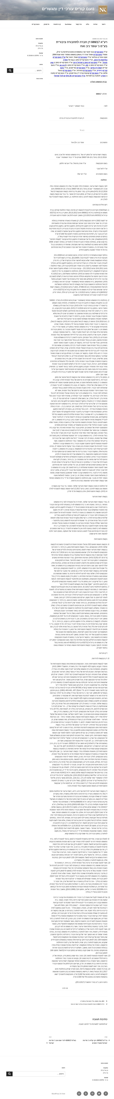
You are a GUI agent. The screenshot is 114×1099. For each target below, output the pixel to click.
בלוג (87, 24)
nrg (52, 62)
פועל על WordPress (58, 1094)
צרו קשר (79, 24)
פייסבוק (46, 24)
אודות (95, 24)
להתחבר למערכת (98, 1024)
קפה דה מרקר (95, 68)
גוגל (100, 1001)
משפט (96, 1001)
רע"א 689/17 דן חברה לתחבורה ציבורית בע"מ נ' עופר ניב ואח (87, 1004)
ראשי (103, 24)
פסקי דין (82, 1001)
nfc (87, 65)
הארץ (103, 76)
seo (103, 1001)
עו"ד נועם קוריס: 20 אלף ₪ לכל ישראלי (69, 76)
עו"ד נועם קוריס (90, 1001)
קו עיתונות (57, 24)
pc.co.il (63, 65)
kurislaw (68, 24)
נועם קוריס (35, 24)
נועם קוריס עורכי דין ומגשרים (68, 9)
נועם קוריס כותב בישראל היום (85, 62)
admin (94, 38)
